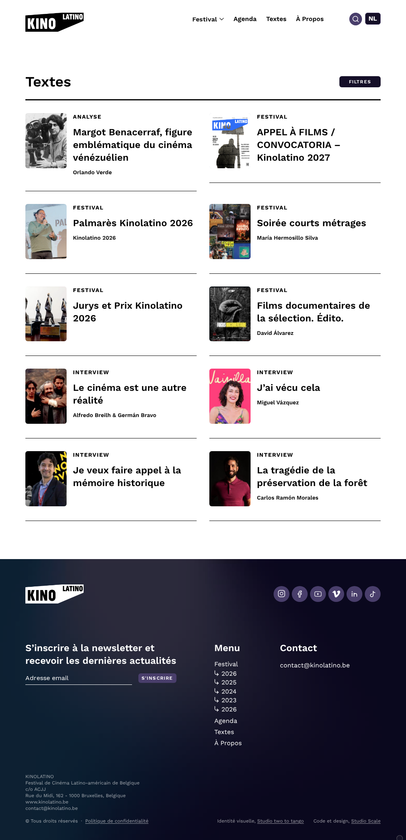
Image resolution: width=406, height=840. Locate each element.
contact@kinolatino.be (315, 665)
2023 (229, 700)
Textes (276, 19)
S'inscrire (157, 678)
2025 (229, 682)
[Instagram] (281, 594)
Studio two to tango (280, 821)
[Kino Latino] (54, 22)
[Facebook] (300, 594)
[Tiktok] (373, 594)
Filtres (360, 82)
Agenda (245, 19)
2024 (229, 691)
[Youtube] (318, 594)
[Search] (355, 19)
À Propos (310, 19)
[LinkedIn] (354, 594)
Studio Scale (366, 821)
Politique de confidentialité (116, 821)
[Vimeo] (336, 594)
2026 (229, 673)
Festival (204, 19)
